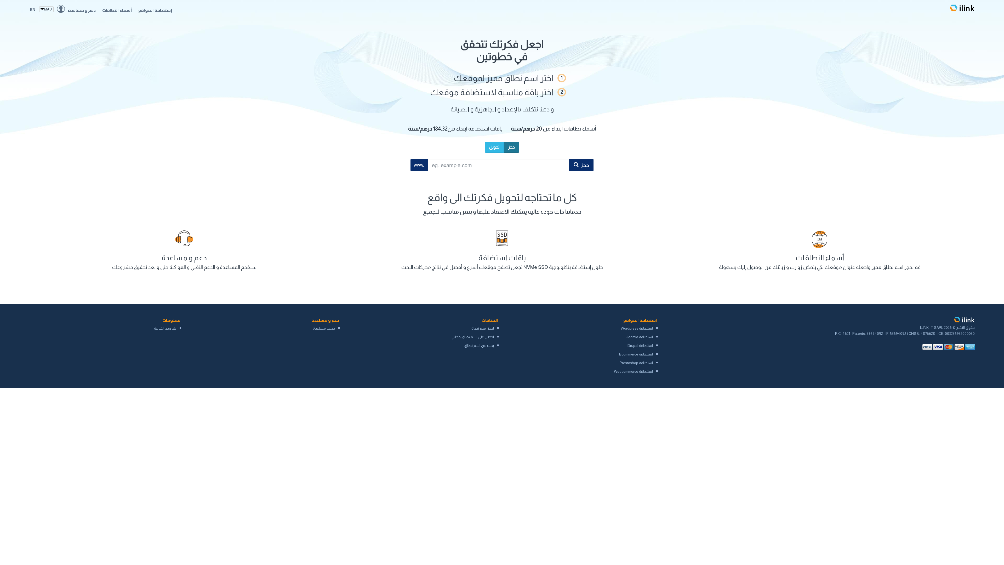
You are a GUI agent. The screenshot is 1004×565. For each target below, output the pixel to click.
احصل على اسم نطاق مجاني (473, 337)
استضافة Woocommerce (633, 371)
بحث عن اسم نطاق (479, 345)
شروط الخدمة (165, 328)
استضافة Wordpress (637, 328)
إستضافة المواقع (155, 10)
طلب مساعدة (324, 328)
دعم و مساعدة (82, 10)
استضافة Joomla (639, 337)
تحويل (494, 147)
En (32, 9)
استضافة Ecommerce (636, 354)
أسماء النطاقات (117, 10)
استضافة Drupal (640, 345)
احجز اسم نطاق (482, 328)
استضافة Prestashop (636, 363)
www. (419, 165)
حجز (511, 147)
